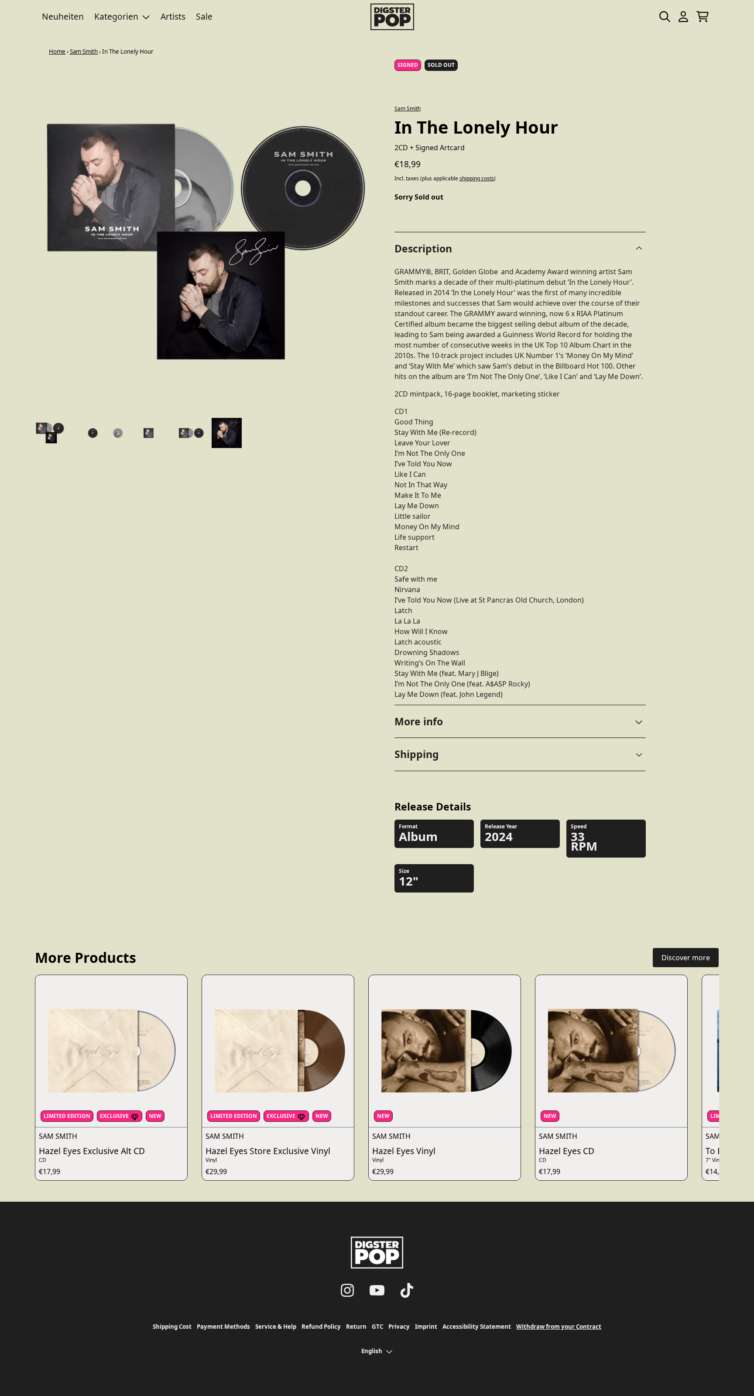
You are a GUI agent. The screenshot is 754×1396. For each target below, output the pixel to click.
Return (356, 1327)
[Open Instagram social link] (347, 1290)
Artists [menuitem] (173, 16)
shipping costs (476, 178)
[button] (520, 721)
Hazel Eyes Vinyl (403, 1151)
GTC (377, 1327)
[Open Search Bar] (664, 16)
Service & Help (275, 1327)
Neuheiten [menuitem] (63, 16)
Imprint (426, 1327)
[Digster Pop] (392, 16)
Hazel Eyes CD (566, 1151)
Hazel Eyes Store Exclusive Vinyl (268, 1151)
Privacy (399, 1327)
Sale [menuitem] (204, 16)
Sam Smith (84, 51)
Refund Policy (321, 1327)
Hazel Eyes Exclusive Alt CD (92, 1151)
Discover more (685, 957)
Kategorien (116, 16)
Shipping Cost (172, 1327)
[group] (50, 433)
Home (57, 51)
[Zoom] (206, 241)
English (371, 1351)
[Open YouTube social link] (377, 1290)
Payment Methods (223, 1327)
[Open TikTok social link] (406, 1290)
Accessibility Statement (476, 1327)
